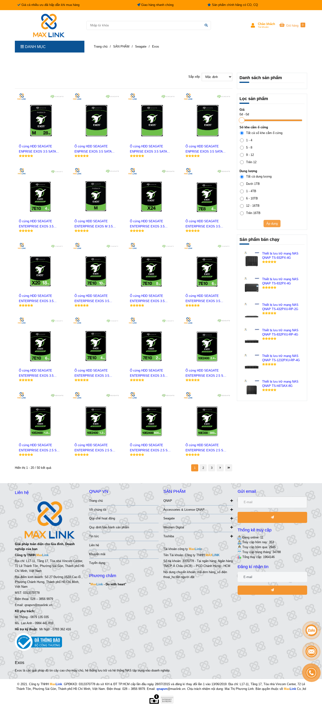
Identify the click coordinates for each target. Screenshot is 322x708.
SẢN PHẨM (121, 46)
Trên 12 (251, 162)
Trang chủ (96, 500)
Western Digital (173, 527)
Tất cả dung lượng (259, 176)
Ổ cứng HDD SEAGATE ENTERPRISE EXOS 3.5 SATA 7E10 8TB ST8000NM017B (147, 299)
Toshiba (168, 536)
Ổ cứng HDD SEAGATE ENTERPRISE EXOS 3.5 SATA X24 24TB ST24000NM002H (147, 224)
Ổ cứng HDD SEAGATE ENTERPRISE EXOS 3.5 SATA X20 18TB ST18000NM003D (36, 299)
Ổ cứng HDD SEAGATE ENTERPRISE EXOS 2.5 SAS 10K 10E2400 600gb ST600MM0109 (151, 448)
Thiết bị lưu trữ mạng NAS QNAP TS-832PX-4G (280, 281)
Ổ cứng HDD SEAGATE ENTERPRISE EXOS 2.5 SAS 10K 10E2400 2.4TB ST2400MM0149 (206, 373)
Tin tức (94, 536)
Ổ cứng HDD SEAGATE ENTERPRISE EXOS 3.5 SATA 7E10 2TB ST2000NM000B (147, 373)
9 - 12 (250, 155)
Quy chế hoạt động (102, 518)
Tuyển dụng (97, 563)
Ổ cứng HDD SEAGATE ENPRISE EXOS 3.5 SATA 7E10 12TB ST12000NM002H (206, 149)
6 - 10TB (252, 198)
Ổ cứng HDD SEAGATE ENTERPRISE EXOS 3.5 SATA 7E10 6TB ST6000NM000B (36, 373)
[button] (263, 25)
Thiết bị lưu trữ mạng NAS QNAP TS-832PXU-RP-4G (280, 332)
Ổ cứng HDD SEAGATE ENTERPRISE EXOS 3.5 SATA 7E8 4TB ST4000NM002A (203, 224)
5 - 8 (249, 147)
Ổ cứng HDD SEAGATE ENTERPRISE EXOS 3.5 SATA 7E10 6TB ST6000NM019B (203, 299)
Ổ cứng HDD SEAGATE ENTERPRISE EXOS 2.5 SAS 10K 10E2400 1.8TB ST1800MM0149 (40, 448)
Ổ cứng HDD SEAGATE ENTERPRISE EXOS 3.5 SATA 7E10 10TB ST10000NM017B (91, 299)
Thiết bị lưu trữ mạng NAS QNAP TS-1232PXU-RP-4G (281, 358)
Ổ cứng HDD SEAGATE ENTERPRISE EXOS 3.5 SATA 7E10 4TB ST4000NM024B (36, 224)
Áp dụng (272, 223)
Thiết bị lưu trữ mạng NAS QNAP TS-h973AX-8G (280, 384)
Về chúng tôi (97, 509)
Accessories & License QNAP (184, 509)
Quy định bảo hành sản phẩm (109, 527)
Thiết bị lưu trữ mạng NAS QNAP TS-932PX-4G (280, 255)
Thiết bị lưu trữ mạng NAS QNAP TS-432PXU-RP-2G (280, 307)
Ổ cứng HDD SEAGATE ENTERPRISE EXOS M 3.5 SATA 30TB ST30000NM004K (94, 224)
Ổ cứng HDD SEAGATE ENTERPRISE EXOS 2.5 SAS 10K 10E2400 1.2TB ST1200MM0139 (95, 448)
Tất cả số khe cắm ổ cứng (264, 133)
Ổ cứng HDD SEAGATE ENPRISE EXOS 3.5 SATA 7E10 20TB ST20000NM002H (94, 149)
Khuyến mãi (97, 554)
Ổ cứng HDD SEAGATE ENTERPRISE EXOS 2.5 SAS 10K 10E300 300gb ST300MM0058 (206, 448)
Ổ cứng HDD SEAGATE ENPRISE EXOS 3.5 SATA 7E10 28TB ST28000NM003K (39, 149)
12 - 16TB (253, 205)
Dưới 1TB (253, 184)
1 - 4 (249, 140)
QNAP (167, 500)
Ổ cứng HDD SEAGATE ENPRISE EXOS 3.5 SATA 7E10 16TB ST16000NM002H (150, 149)
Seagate (169, 518)
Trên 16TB (253, 213)
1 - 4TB (251, 191)
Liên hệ (94, 545)
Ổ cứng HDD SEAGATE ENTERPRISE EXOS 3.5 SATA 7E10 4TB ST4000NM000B (91, 373)
